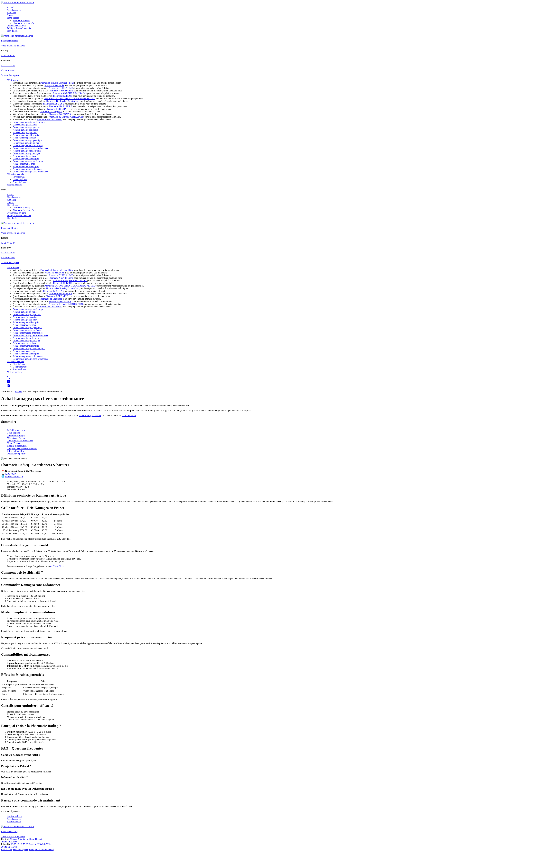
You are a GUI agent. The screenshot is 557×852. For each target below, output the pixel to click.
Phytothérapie (19, 177)
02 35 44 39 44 (8, 55)
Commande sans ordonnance (20, 440)
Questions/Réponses (16, 453)
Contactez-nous (8, 70)
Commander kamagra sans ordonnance (30, 148)
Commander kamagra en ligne (26, 153)
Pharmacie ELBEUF (62, 96)
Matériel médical (14, 184)
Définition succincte (16, 430)
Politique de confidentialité (19, 28)
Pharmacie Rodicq (21, 20)
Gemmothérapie (20, 179)
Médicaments (13, 80)
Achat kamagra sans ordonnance (28, 145)
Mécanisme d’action (16, 438)
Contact (10, 15)
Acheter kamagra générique (25, 130)
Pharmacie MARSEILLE (60, 106)
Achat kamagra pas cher (24, 164)
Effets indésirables (15, 451)
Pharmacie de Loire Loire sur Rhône (57, 83)
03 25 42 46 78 (8, 65)
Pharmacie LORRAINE (57, 109)
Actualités (11, 12)
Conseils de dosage (16, 435)
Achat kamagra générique (24, 137)
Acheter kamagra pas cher (25, 132)
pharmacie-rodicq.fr (14, 476)
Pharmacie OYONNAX (60, 114)
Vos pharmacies (14, 10)
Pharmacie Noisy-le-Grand (61, 90)
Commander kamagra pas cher (27, 127)
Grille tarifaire (13, 433)
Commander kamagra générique (27, 140)
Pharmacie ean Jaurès (54, 85)
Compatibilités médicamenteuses (22, 448)
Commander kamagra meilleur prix (29, 122)
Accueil (10, 7)
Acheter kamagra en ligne (24, 156)
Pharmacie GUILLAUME (61, 88)
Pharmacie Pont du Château (49, 119)
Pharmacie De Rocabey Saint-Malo (62, 101)
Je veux (10, 75)
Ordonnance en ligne (16, 25)
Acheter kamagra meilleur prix (27, 150)
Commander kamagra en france (27, 143)
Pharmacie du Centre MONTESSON (66, 117)
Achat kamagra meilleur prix (26, 135)
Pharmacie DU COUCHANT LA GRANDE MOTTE (69, 98)
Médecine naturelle (15, 174)
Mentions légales (20, 849)
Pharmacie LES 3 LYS (53, 103)
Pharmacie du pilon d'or (24, 23)
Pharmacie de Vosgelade (51, 111)
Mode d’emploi (14, 443)
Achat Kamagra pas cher (90, 415)
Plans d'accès (13, 18)
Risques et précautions (17, 446)
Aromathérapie (19, 182)
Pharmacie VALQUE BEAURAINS (70, 93)
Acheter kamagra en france (25, 124)
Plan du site (12, 31)
